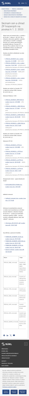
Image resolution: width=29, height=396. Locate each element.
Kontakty (4, 361)
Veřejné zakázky (6, 358)
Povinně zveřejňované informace (10, 353)
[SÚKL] (6, 3)
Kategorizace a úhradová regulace (12, 12)
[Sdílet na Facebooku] (4, 335)
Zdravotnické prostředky (10, 10)
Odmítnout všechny (23, 392)
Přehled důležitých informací (9, 355)
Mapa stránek (5, 365)
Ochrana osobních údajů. (9, 387)
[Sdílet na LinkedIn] (7, 335)
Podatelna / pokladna (7, 363)
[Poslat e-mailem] (14, 335)
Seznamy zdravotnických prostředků (13, 14)
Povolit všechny (6, 392)
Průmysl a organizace (17, 8)
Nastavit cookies (14, 392)
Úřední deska (5, 348)
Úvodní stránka (5, 8)
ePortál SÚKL (5, 351)
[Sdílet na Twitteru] (11, 335)
